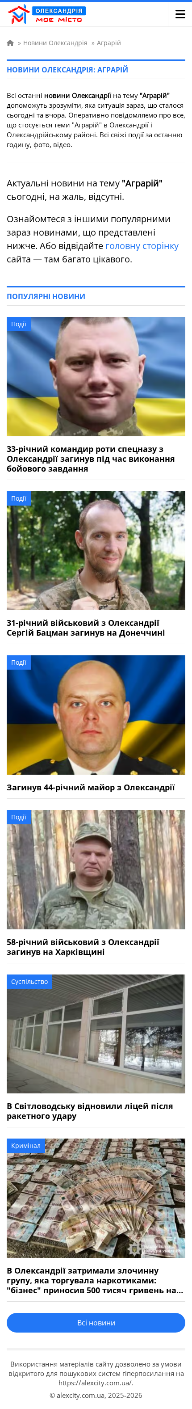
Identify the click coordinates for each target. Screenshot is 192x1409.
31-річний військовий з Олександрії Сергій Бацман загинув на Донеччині (86, 627)
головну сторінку (142, 246)
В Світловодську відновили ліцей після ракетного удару (90, 1111)
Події (18, 324)
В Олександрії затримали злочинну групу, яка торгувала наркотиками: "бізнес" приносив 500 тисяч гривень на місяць (91, 1280)
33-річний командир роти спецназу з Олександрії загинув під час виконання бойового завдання (91, 458)
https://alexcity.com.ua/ (95, 1382)
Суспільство (29, 981)
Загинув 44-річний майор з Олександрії (91, 787)
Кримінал (26, 1145)
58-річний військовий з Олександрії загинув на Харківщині (83, 947)
